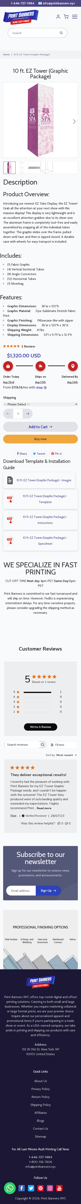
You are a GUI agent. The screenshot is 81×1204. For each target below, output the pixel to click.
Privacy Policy (40, 1089)
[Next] (74, 121)
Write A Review (40, 727)
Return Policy (40, 1097)
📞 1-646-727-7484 (20, 3)
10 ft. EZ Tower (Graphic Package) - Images (44, 480)
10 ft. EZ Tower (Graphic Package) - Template (45, 499)
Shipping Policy (40, 1105)
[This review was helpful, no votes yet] (59, 823)
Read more (44, 808)
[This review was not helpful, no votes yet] (66, 823)
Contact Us (40, 1128)
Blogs (40, 1121)
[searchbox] (21, 744)
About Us (40, 1081)
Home (6, 54)
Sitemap (40, 1136)
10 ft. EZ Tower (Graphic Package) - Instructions (45, 520)
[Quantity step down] (8, 414)
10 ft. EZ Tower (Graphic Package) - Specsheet (45, 541)
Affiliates (40, 1113)
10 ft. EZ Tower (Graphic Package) (32, 54)
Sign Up (46, 890)
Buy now (40, 439)
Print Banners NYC (53, 1198)
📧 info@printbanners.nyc (56, 3)
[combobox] (32, 33)
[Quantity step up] (28, 414)
